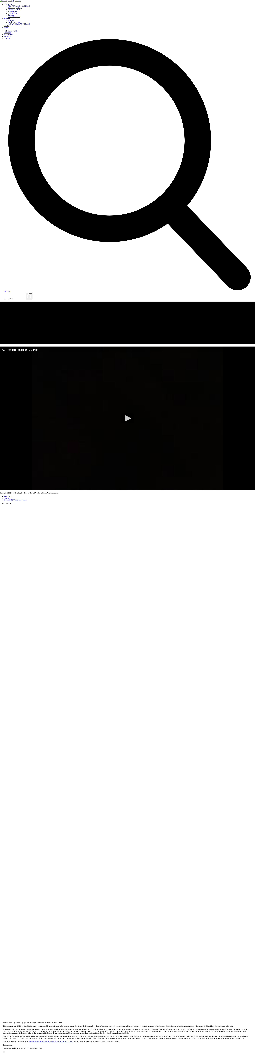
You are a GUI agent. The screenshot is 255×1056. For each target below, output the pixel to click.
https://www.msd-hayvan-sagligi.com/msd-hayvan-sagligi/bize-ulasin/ (51, 1041)
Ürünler (6, 26)
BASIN (6, 27)
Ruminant (11, 20)
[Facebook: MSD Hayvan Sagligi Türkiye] (127, 760)
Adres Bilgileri (12, 11)
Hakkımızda (8, 4)
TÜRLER (7, 18)
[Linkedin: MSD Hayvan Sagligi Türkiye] (127, 1016)
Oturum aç (7, 33)
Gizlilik (6, 498)
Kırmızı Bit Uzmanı (14, 17)
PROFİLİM (7, 36)
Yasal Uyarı (7, 496)
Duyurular (11, 15)
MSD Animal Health (10, 31)
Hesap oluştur (8, 34)
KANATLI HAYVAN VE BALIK (19, 24)
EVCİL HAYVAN (14, 22)
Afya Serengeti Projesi (15, 8)
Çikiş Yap (7, 38)
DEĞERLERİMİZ (14, 9)
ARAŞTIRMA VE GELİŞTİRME (19, 6)
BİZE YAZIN (12, 13)
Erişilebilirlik (8, 500)
